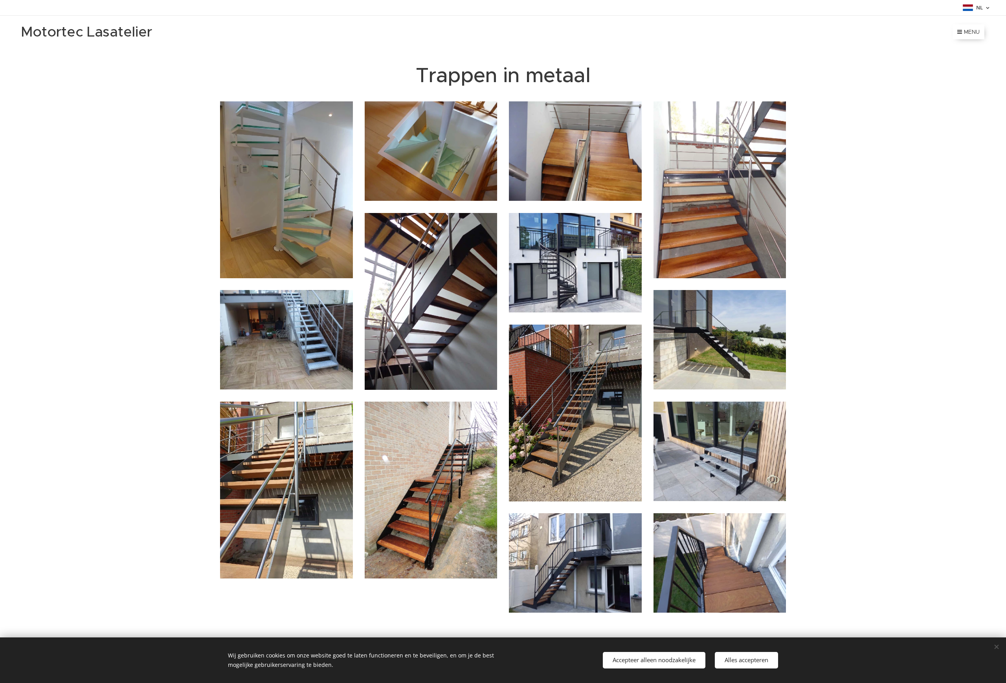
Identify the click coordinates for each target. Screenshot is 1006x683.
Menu (972, 31)
